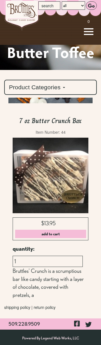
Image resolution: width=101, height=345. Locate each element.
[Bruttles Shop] (38, 15)
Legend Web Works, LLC (60, 338)
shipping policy (17, 307)
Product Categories (35, 87)
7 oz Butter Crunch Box (50, 121)
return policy (45, 307)
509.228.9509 (24, 324)
